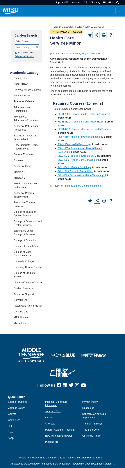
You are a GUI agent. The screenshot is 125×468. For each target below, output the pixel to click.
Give (110, 2)
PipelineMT (62, 2)
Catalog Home (21, 78)
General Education (24, 154)
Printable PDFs (22, 95)
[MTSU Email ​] (103, 2)
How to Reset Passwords (58, 435)
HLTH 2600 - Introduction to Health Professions (82, 114)
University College (24, 261)
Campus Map (21, 311)
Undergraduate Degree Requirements (26, 147)
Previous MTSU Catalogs (27, 89)
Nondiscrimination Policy (80, 457)
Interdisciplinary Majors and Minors (26, 185)
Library (49, 417)
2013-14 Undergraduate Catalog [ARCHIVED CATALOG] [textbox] (79, 27)
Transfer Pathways (92, 423)
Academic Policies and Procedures (26, 128)
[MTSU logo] (31, 354)
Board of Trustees (17, 402)
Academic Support (24, 294)
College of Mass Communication (22, 254)
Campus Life (20, 300)
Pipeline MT (51, 442)
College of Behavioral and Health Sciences (28, 223)
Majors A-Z (19, 172)
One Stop (50, 423)
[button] (117, 2)
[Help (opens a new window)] (111, 35)
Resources (88, 408)
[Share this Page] (97, 35)
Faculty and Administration (28, 305)
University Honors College (28, 267)
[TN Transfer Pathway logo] (93, 354)
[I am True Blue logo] (62, 354)
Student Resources (24, 288)
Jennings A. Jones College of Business (25, 233)
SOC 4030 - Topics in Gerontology (75, 156)
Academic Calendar (24, 101)
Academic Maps (22, 166)
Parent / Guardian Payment (59, 429)
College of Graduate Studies (25, 275)
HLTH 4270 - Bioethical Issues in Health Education (84, 129)
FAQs (11, 438)
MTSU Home (21, 317)
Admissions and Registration (22, 109)
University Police (91, 435)
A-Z (86, 2)
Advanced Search (24, 56)
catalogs (18, 463)
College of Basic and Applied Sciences (25, 214)
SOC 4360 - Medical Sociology (74, 167)
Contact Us (14, 420)
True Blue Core (90, 429)
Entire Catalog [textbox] (22, 41)
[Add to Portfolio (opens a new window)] (90, 35)
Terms (99, 457)
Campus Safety (16, 408)
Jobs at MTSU (53, 411)
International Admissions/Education (26, 118)
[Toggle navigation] (119, 11)
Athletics (76, 2)
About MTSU (21, 84)
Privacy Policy (90, 402)
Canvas (12, 414)
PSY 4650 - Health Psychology (74, 144)
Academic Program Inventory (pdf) (24, 195)
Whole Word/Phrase (26, 53)
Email (11, 432)
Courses (18, 160)
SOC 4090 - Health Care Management (78, 160)
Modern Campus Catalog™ (99, 463)
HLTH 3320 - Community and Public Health (80, 121)
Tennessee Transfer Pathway (24, 204)
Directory (95, 2)
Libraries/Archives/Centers (28, 282)
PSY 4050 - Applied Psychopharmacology (80, 137)
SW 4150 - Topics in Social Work (75, 171)
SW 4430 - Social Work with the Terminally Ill (81, 175)
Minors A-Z (19, 177)
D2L (10, 426)
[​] (60, 385)
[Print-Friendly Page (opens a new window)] (104, 35)
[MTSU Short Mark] (10, 11)
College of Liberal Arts (26, 246)
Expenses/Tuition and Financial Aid (25, 137)
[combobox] (83, 27)
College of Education (25, 240)
